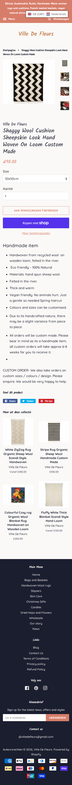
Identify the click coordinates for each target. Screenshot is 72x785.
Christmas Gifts (36, 601)
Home (36, 574)
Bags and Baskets (36, 580)
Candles (36, 607)
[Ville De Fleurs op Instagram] (45, 689)
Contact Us (36, 653)
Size (6, 171)
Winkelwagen (61, 19)
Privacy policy (36, 664)
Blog (36, 647)
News (36, 629)
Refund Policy (36, 669)
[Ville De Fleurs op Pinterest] (36, 689)
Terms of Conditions (36, 658)
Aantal (8, 189)
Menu (11, 19)
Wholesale (36, 618)
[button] (47, 14)
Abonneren (57, 717)
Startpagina (9, 50)
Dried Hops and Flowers (36, 612)
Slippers (36, 591)
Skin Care (36, 596)
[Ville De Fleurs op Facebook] (27, 689)
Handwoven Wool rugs (36, 585)
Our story (36, 623)
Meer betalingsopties (36, 233)
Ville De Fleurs (36, 34)
